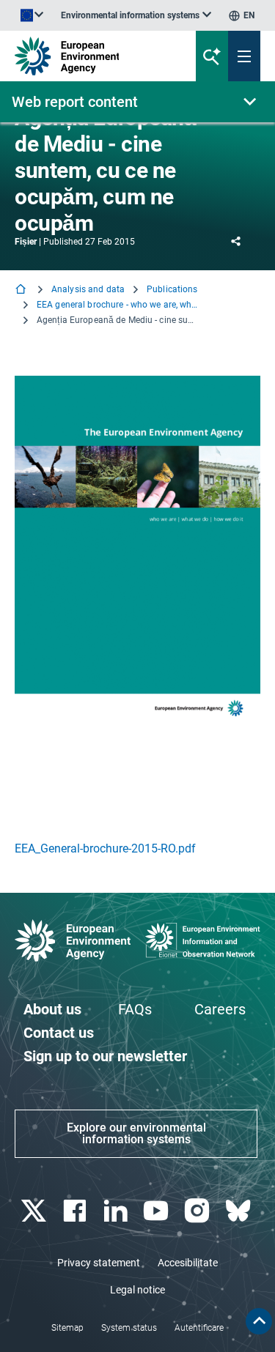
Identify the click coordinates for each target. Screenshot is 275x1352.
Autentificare (199, 1328)
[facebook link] (76, 1211)
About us (52, 1009)
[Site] (93, 56)
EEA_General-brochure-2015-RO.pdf (105, 848)
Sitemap (67, 1328)
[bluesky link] (239, 1211)
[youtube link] (158, 1211)
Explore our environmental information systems (136, 1133)
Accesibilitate (188, 1263)
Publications (172, 289)
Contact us (58, 1032)
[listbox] (136, 15)
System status (129, 1328)
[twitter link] (35, 1211)
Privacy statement (98, 1263)
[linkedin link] (117, 1211)
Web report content (75, 102)
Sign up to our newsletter (105, 1056)
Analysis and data (88, 289)
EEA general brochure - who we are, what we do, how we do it (117, 305)
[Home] (22, 290)
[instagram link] (199, 1211)
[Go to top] (259, 1321)
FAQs (135, 1009)
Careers (220, 1009)
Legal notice (137, 1290)
